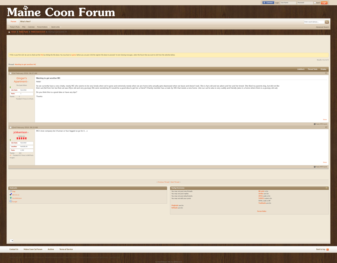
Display (323, 69)
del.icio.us (15, 195)
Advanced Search (322, 27)
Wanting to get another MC (25, 65)
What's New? (25, 22)
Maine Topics (23, 32)
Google (14, 202)
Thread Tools (312, 69)
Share (325, 119)
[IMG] (260, 196)
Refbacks (175, 208)
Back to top (320, 249)
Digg (13, 191)
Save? (318, 3)
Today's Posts (15, 27)
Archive (51, 249)
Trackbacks (262, 203)
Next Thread (175, 182)
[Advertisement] (168, 38)
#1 (326, 73)
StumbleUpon (17, 198)
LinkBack (300, 69)
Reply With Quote (321, 124)
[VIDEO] (261, 198)
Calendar (31, 27)
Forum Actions (42, 27)
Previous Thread (163, 182)
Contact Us (13, 249)
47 (10, 155)
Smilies (261, 194)
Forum (13, 22)
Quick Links (55, 27)
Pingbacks (175, 205)
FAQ (23, 27)
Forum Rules (261, 211)
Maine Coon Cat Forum (33, 249)
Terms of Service (66, 249)
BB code (261, 191)
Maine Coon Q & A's (38, 32)
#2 (326, 127)
